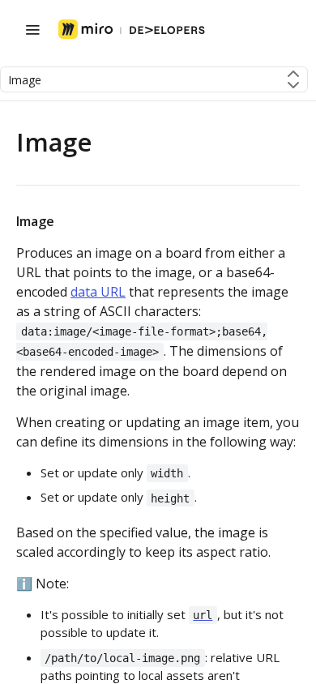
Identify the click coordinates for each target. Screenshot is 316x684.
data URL (98, 292)
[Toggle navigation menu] (32, 29)
